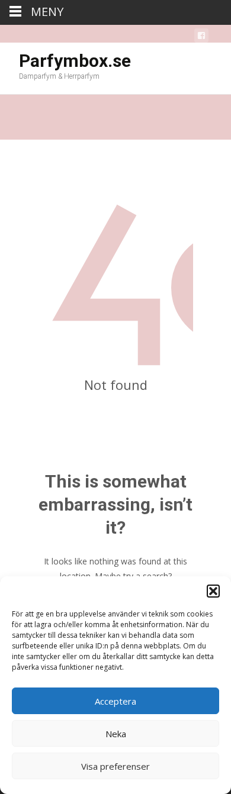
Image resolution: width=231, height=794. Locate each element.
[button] (213, 591)
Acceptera (115, 701)
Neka (115, 734)
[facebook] (201, 37)
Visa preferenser (115, 766)
